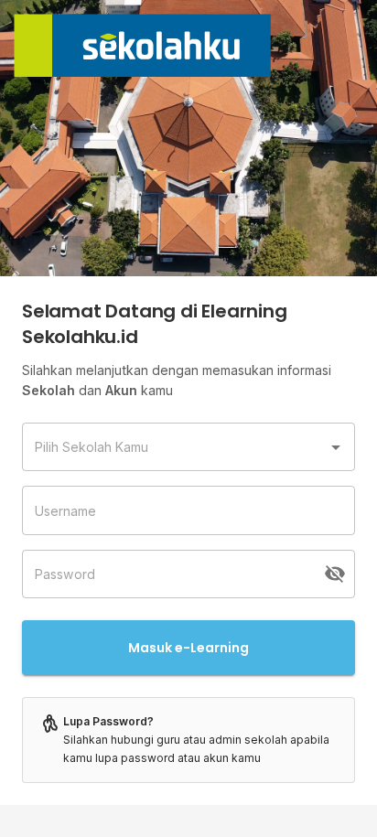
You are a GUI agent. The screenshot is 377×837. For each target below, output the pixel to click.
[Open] (336, 447)
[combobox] (174, 447)
